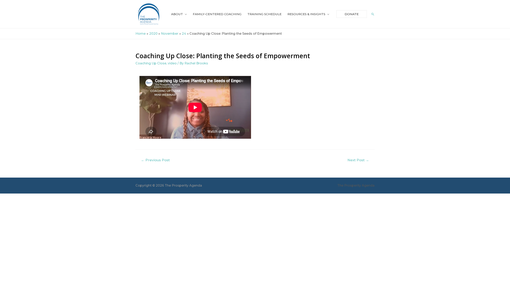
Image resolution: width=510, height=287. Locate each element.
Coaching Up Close (150, 63)
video (172, 63)
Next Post (358, 160)
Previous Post (155, 160)
